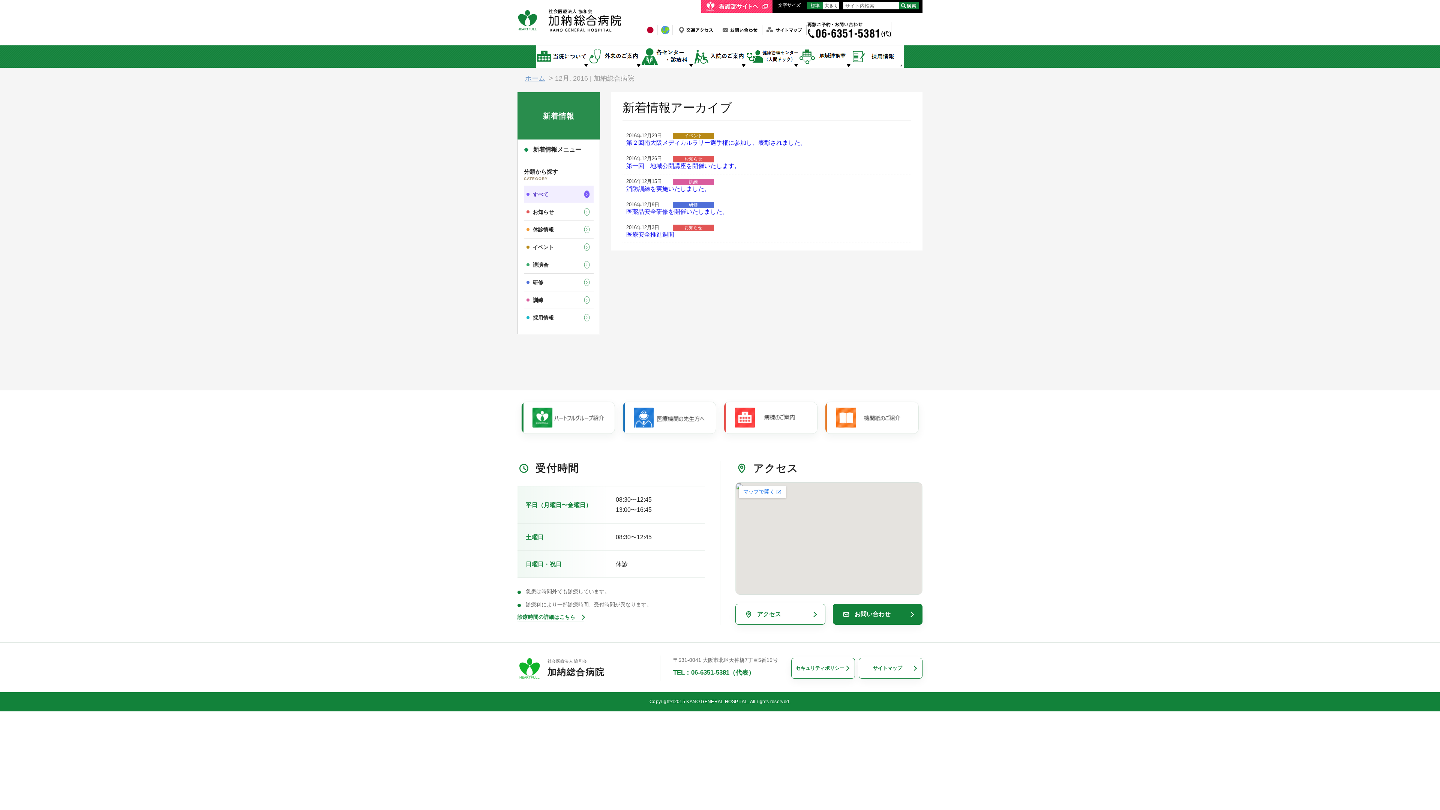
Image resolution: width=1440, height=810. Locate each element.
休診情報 (543, 229)
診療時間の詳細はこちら (546, 617)
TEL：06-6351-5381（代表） (714, 672)
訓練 (538, 300)
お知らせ (543, 212)
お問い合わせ (873, 614)
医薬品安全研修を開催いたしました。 (677, 211)
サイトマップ (887, 668)
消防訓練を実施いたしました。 (668, 189)
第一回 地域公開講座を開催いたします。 (683, 166)
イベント (543, 247)
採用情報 (543, 318)
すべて (541, 194)
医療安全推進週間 (650, 234)
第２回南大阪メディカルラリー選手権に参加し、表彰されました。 (716, 143)
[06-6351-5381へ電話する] (849, 25)
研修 (538, 282)
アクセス (769, 614)
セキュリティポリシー (820, 668)
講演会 (541, 265)
